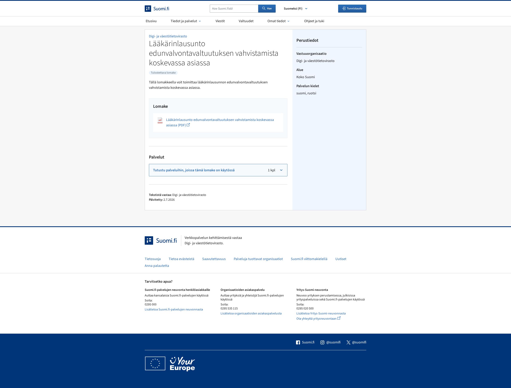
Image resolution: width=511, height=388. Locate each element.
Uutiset (340, 258)
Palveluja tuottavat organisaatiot (258, 258)
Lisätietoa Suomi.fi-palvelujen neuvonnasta (174, 309)
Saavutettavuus (214, 258)
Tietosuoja (153, 258)
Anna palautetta (157, 265)
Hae (269, 9)
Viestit (220, 21)
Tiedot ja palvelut (184, 21)
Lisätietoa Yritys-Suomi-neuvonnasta (321, 313)
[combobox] (234, 9)
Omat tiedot (276, 21)
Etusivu (151, 21)
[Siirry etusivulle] (160, 8)
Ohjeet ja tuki (314, 21)
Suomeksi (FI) (293, 8)
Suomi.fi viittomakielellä (309, 258)
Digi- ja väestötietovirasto (168, 36)
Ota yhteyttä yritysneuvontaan (323, 318)
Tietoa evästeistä (181, 258)
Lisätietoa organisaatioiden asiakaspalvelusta (251, 313)
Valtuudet (246, 21)
